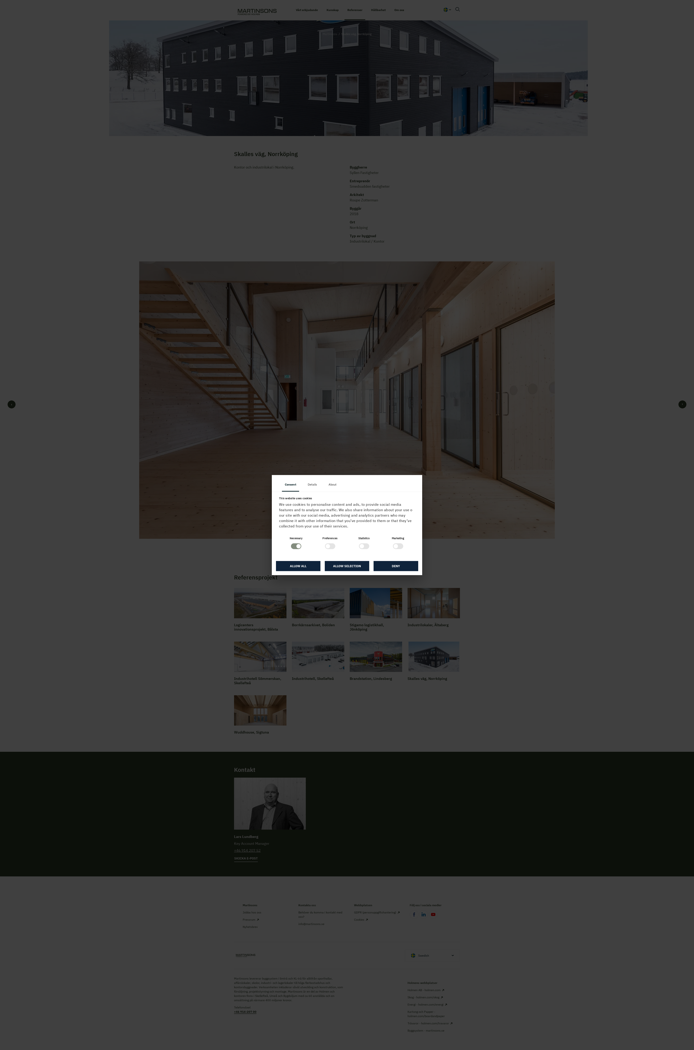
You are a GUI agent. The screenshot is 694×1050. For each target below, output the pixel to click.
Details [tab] (312, 484)
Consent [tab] (290, 484)
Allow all (298, 566)
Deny (396, 566)
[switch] (330, 546)
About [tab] (333, 484)
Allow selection (347, 566)
